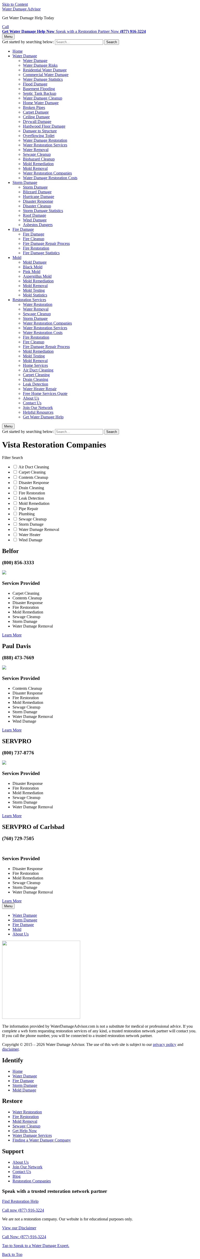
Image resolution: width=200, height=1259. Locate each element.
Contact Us (32, 403)
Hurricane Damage (38, 196)
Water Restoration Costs (43, 332)
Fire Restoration (36, 248)
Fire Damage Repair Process (46, 243)
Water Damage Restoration (45, 140)
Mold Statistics (35, 295)
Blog (16, 1176)
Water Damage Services (32, 1135)
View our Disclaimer (19, 1228)
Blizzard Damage (37, 192)
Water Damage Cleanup (42, 98)
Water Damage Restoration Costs (50, 178)
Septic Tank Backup (39, 93)
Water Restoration (37, 304)
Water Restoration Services (45, 145)
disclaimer (10, 1049)
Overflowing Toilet (38, 135)
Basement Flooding (39, 88)
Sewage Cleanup (37, 154)
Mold (16, 257)
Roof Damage (34, 215)
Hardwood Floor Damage (44, 126)
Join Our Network (38, 407)
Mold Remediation (38, 164)
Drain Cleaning (35, 379)
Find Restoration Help (20, 1201)
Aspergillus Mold (37, 276)
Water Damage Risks (40, 65)
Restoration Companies (31, 1181)
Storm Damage (24, 182)
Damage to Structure (40, 131)
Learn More (12, 635)
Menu (8, 37)
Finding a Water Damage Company (41, 1140)
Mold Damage (35, 262)
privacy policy (164, 1044)
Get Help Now (24, 1130)
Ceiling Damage (36, 117)
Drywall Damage (37, 121)
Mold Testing (34, 290)
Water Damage (24, 56)
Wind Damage (35, 220)
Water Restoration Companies (47, 173)
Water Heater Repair (40, 389)
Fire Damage (23, 229)
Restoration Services (29, 299)
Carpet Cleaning (36, 375)
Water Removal (35, 149)
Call (5, 26)
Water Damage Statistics (43, 79)
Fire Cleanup (33, 239)
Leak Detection (35, 384)
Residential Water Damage (45, 70)
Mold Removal (35, 168)
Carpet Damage (36, 112)
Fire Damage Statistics (41, 253)
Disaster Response (38, 201)
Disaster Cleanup (37, 206)
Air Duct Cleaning (38, 370)
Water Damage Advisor (21, 9)
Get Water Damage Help (43, 417)
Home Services (35, 365)
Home (17, 51)
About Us (31, 398)
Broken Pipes (34, 107)
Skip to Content (15, 4)
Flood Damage (35, 84)
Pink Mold (31, 271)
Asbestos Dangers (38, 224)
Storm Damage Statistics (43, 210)
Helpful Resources (38, 412)
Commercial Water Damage (45, 74)
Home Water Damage (41, 103)
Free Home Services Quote (45, 393)
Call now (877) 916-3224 (23, 1210)
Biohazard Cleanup (39, 159)
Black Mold (32, 267)
